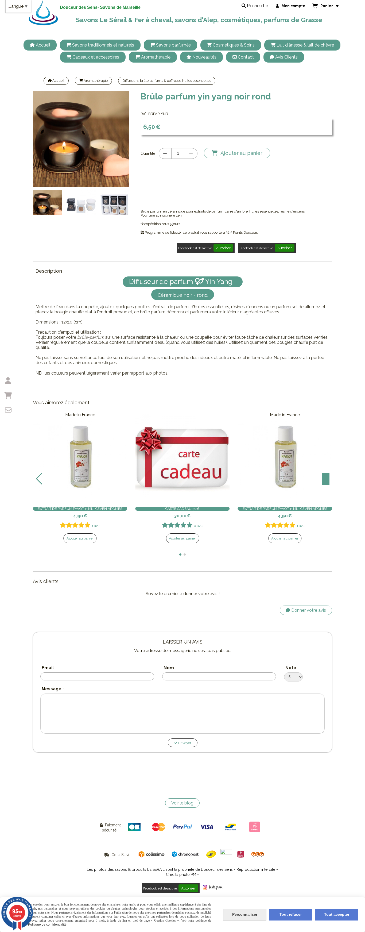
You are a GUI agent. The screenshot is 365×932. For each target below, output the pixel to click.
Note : (291, 667)
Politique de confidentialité (47, 924)
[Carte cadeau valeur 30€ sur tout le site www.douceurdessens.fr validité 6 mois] (182, 458)
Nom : (170, 667)
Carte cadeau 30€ (182, 509)
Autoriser (223, 248)
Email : (49, 667)
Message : (53, 688)
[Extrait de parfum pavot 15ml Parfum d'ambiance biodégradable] (80, 458)
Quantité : (149, 153)
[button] (122, 202)
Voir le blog (182, 803)
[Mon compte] (8, 380)
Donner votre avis (308, 610)
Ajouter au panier (80, 538)
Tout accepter (336, 914)
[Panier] (8, 395)
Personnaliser (244, 914)
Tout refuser (290, 914)
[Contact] (8, 410)
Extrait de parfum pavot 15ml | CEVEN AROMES (80, 509)
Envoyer (184, 743)
